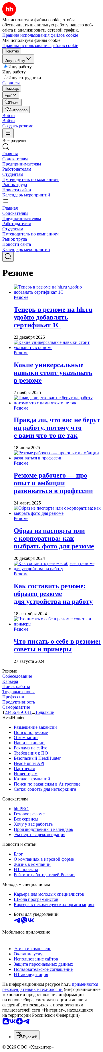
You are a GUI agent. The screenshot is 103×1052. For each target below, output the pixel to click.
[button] (8, 115)
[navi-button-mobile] (8, 133)
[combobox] (26, 1035)
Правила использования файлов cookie (40, 45)
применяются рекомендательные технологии (50, 987)
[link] (12, 102)
